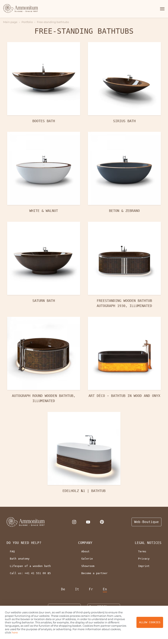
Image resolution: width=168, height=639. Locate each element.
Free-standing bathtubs (53, 22)
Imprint (144, 566)
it (77, 589)
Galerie (87, 558)
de (63, 589)
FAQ (12, 551)
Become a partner (94, 573)
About (85, 551)
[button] (161, 8)
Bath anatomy (20, 558)
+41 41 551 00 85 (38, 573)
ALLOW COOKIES (149, 622)
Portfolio (27, 22)
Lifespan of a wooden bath (30, 566)
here (15, 632)
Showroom (87, 566)
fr (91, 589)
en (105, 589)
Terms (142, 551)
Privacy (144, 558)
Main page (10, 22)
